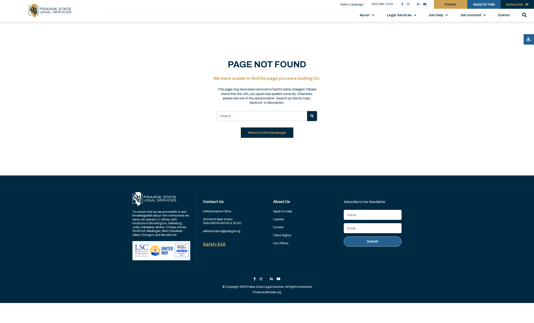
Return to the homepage (267, 132)
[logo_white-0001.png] (154, 198)
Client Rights (282, 235)
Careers (278, 219)
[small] (402, 4)
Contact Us (213, 202)
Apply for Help (484, 4)
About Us (281, 202)
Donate (450, 4)
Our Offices (280, 243)
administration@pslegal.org (222, 231)
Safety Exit (214, 244)
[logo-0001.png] (50, 11)
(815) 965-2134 (382, 4)
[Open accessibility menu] (529, 39)
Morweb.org (273, 292)
